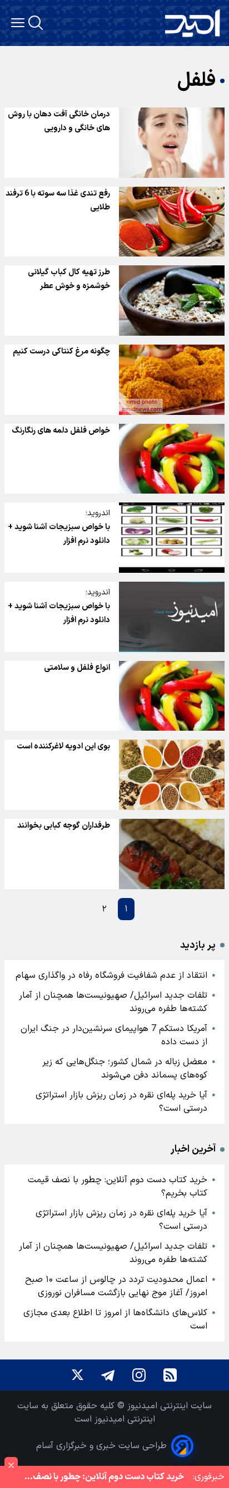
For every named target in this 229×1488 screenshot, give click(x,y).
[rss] (170, 1375)
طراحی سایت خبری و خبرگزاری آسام (101, 1446)
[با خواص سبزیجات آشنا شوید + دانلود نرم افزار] (172, 537)
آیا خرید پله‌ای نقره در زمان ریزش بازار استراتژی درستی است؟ (121, 1102)
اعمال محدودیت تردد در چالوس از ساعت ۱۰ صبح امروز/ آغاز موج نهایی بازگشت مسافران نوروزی (116, 1286)
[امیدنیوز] (192, 23)
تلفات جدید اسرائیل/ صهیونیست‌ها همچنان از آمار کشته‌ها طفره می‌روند (113, 1002)
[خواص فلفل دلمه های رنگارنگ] (172, 459)
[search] (35, 23)
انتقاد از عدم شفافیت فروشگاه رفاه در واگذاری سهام (111, 975)
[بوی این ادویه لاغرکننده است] (172, 775)
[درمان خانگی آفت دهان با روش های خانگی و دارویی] (172, 142)
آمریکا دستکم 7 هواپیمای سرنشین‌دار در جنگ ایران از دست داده (114, 1035)
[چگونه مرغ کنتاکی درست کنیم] (172, 380)
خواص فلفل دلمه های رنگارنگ (61, 431)
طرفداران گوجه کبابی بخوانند (63, 826)
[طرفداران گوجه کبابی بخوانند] (172, 854)
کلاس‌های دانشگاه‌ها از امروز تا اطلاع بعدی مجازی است (115, 1319)
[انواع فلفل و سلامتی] (172, 696)
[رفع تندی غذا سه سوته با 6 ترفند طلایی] (172, 222)
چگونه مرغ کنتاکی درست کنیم (61, 351)
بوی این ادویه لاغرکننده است (63, 746)
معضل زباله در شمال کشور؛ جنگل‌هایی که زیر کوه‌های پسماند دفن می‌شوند (124, 1068)
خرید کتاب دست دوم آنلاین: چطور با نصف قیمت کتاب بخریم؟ (117, 1186)
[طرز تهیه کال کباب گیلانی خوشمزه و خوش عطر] (172, 300)
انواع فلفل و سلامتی (77, 668)
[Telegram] (107, 1375)
